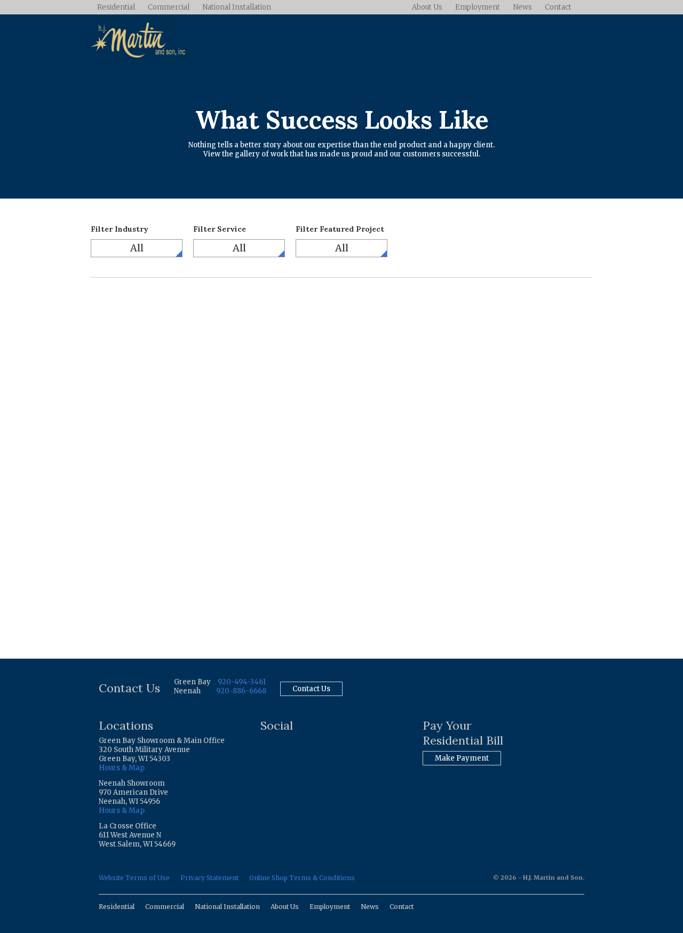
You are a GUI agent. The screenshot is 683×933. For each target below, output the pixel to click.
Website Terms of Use (134, 878)
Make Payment (462, 758)
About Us (427, 7)
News (522, 7)
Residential (116, 7)
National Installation (236, 7)
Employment (477, 7)
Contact (558, 7)
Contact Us (311, 688)
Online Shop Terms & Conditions (302, 878)
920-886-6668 (241, 690)
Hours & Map (122, 767)
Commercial (168, 7)
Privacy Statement (209, 878)
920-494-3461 (242, 681)
